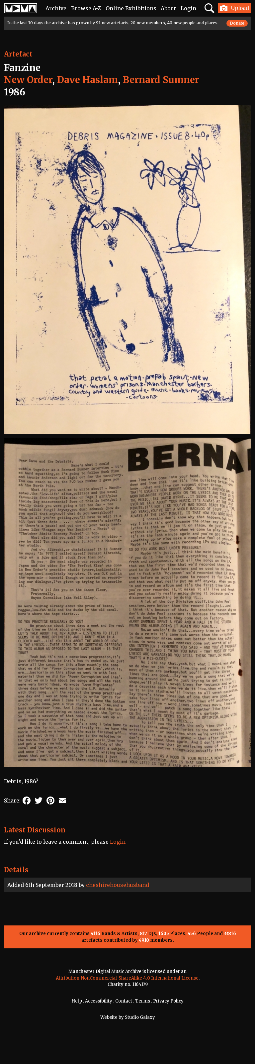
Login (188, 8)
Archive (55, 8)
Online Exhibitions (131, 8)
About (168, 8)
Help (76, 1001)
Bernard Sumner (161, 80)
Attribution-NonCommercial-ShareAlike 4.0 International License (127, 978)
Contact (123, 1001)
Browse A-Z (86, 8)
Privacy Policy (168, 1001)
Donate (237, 23)
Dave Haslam (87, 80)
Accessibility (98, 1001)
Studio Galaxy (140, 1017)
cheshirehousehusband (117, 885)
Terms (142, 1001)
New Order (28, 80)
